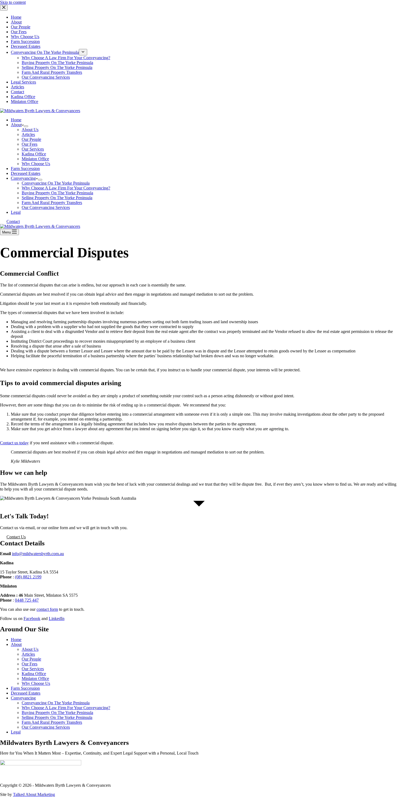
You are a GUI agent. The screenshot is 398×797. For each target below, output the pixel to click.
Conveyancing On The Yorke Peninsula (56, 183)
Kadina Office (34, 154)
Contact (13, 221)
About (16, 124)
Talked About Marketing (34, 794)
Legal (16, 212)
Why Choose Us (36, 163)
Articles (28, 134)
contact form (47, 609)
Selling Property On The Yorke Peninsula (57, 197)
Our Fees (29, 144)
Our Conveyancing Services (46, 207)
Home (16, 120)
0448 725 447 (27, 600)
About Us (30, 129)
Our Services (33, 149)
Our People (31, 139)
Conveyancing (23, 178)
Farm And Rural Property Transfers (52, 202)
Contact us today (14, 443)
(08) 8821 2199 (28, 577)
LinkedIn (56, 618)
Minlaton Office (35, 158)
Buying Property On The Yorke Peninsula (57, 193)
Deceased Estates (25, 173)
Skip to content (13, 2)
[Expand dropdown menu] (26, 126)
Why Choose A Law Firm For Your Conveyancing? (66, 188)
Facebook (32, 618)
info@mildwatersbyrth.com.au (38, 553)
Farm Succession (25, 168)
